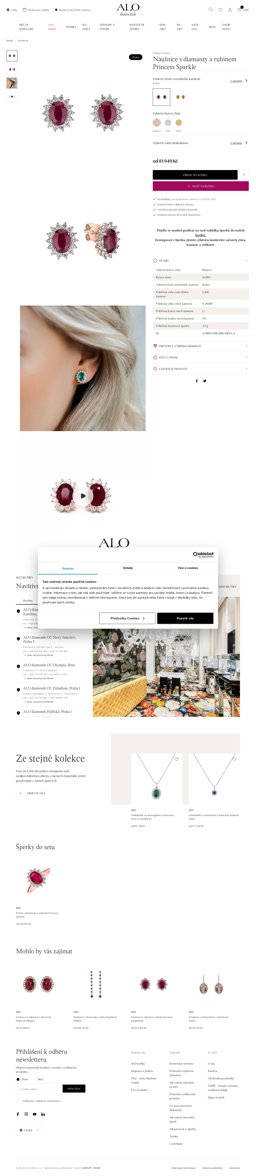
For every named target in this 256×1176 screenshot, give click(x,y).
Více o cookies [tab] (188, 568)
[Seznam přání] (220, 10)
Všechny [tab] (28, 600)
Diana (135, 57)
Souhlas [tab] (68, 568)
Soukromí (234, 1167)
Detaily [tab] (128, 568)
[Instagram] (26, 1114)
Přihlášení (74, 1088)
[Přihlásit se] (230, 10)
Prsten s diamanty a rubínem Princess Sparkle (37, 914)
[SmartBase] (91, 1168)
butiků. (200, 235)
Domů (9, 40)
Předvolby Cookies (125, 618)
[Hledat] (211, 10)
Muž (40, 1079)
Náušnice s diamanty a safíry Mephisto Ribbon (95, 1018)
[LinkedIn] (43, 1114)
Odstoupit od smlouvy (183, 1167)
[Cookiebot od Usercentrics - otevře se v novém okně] (196, 555)
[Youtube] (34, 1114)
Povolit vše (185, 618)
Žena (25, 1079)
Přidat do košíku (195, 175)
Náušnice (23, 40)
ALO (133, 809)
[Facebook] (18, 1114)
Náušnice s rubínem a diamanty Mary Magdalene (152, 1018)
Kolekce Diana (161, 53)
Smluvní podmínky (212, 1167)
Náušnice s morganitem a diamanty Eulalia (209, 1018)
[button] (201, 260)
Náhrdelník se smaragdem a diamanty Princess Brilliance (152, 816)
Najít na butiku (203, 186)
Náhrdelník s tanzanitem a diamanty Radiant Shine (214, 816)
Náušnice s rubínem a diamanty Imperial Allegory (33, 1018)
